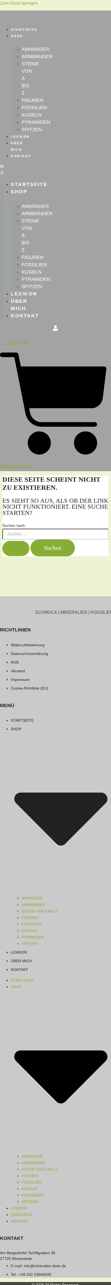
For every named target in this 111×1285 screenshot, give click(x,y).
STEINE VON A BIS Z (40, 911)
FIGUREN (32, 100)
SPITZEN (32, 129)
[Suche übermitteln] (15, 548)
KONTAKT (21, 156)
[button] (2, 170)
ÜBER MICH (17, 146)
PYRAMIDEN (36, 122)
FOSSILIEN (34, 107)
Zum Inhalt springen (19, 3)
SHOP (17, 36)
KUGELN (31, 115)
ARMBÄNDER (37, 56)
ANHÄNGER (35, 49)
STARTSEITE (24, 30)
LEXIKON (20, 137)
